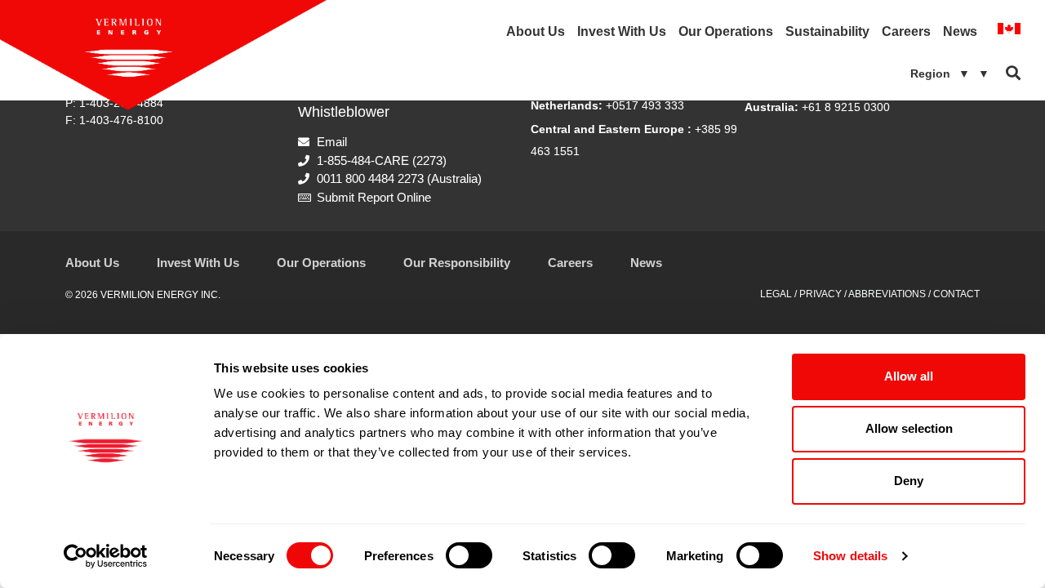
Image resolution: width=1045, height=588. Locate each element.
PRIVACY (820, 294)
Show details (850, 556)
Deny (908, 481)
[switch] (469, 555)
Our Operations (725, 31)
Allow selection (909, 428)
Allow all (908, 376)
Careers (906, 31)
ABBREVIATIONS (887, 294)
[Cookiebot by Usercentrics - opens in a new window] (105, 556)
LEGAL (776, 294)
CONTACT (956, 294)
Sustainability (827, 31)
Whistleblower (343, 112)
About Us (535, 31)
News (960, 31)
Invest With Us (621, 31)
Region (949, 73)
